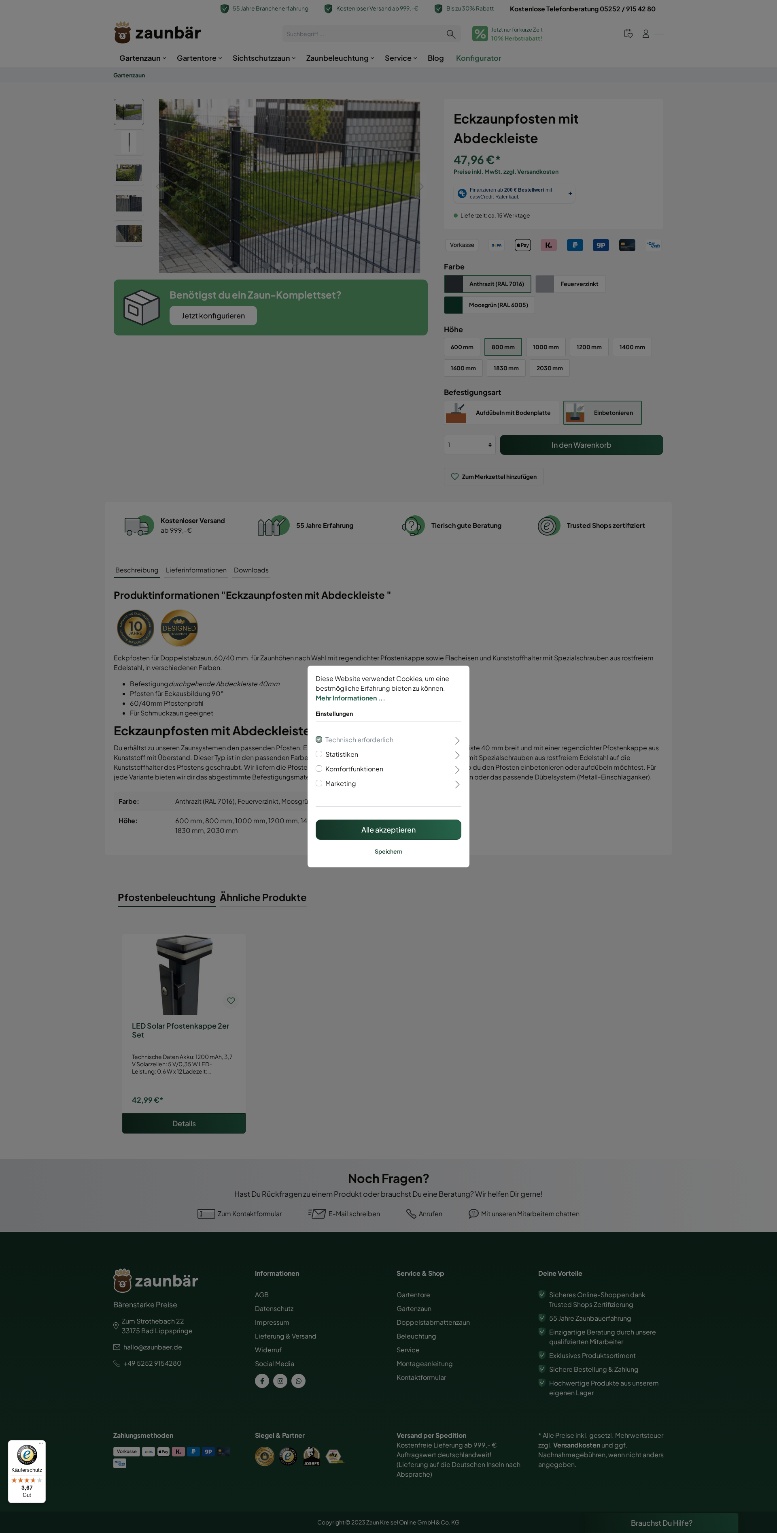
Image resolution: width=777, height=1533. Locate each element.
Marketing (340, 783)
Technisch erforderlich (359, 739)
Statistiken (341, 754)
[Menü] (41, 1445)
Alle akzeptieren (388, 829)
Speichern (388, 851)
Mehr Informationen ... (350, 698)
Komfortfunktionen (354, 768)
